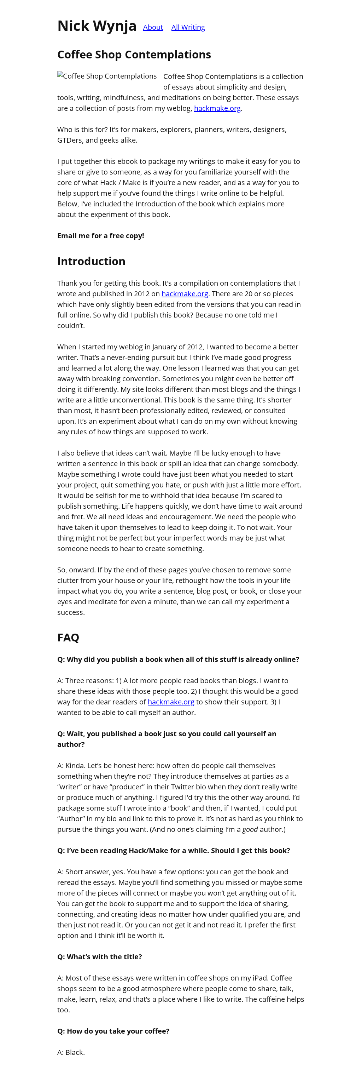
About (153, 27)
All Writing (188, 27)
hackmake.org (217, 108)
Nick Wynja (97, 25)
